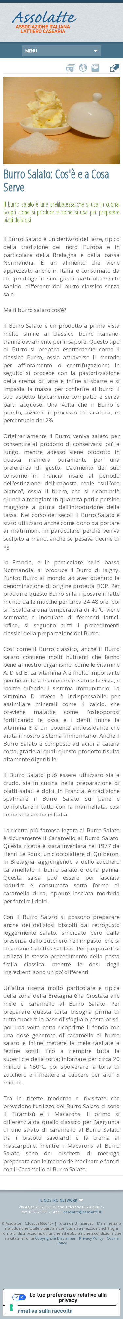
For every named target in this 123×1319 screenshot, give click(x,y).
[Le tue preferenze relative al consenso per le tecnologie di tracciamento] (11, 1307)
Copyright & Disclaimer (55, 1238)
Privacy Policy (91, 1238)
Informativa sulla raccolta (40, 1311)
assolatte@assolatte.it (82, 1211)
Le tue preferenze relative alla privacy (68, 1297)
